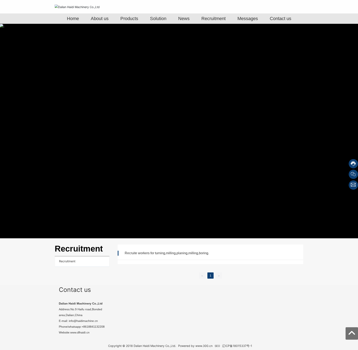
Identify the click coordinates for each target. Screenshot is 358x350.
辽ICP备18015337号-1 (237, 346)
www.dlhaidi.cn (80, 332)
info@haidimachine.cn (83, 320)
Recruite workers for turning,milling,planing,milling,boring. (167, 253)
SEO (217, 346)
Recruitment (67, 261)
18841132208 (96, 326)
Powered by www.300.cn (195, 346)
